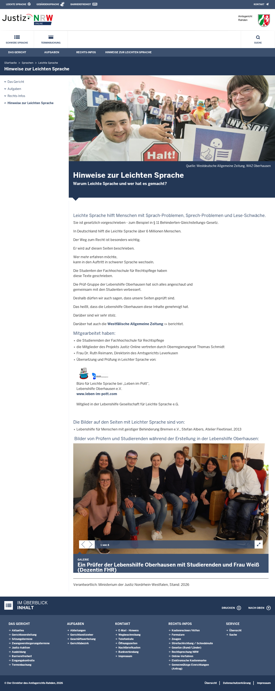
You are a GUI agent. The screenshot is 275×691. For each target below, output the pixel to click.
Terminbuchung (51, 42)
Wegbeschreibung (129, 634)
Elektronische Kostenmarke (189, 660)
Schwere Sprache (17, 42)
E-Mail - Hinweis (128, 630)
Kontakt (259, 4)
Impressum (125, 656)
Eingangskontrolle (23, 660)
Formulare (178, 634)
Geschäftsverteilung (83, 639)
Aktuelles (18, 630)
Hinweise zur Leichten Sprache (128, 52)
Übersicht (235, 630)
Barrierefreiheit (80, 4)
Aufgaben (51, 52)
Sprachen (27, 63)
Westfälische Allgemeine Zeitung (135, 324)
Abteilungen (78, 630)
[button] (83, 545)
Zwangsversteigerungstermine (31, 643)
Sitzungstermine (22, 639)
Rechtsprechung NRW (185, 652)
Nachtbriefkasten (129, 647)
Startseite (10, 63)
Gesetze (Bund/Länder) (186, 647)
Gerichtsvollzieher (81, 634)
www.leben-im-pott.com (96, 394)
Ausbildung (19, 652)
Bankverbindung (128, 652)
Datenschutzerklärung (237, 683)
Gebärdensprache (48, 4)
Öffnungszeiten (127, 643)
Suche (258, 42)
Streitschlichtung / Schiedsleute (192, 643)
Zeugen (176, 639)
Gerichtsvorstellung (24, 634)
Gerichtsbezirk (79, 643)
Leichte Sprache (16, 4)
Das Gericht (17, 52)
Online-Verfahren (182, 656)
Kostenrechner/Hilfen (186, 630)
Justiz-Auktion (21, 647)
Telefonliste (126, 639)
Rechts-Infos (86, 52)
